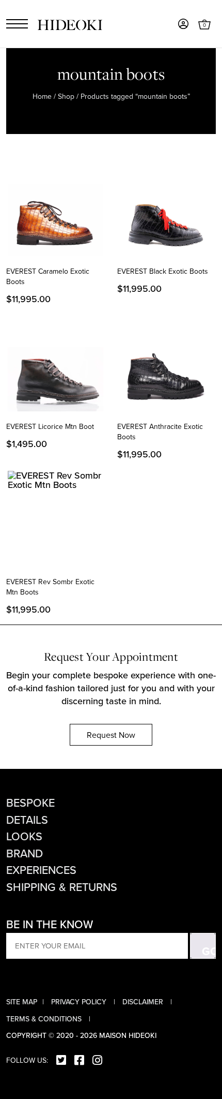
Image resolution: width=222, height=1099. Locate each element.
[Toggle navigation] (17, 24)
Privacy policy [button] (79, 1002)
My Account (183, 24)
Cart (204, 24)
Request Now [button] (111, 734)
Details (27, 819)
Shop (66, 96)
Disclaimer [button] (143, 1002)
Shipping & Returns (61, 887)
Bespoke (30, 802)
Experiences (41, 870)
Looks (24, 836)
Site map (21, 1002)
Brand (24, 853)
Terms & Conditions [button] (45, 1019)
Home (42, 96)
